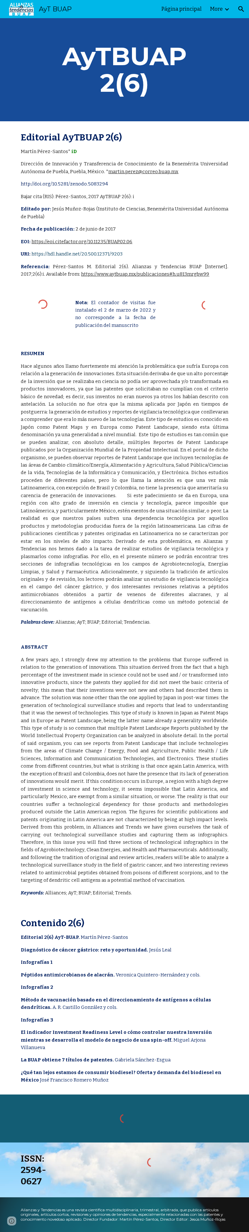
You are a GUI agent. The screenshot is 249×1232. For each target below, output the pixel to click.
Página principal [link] (181, 9)
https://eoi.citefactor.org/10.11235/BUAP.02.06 (81, 242)
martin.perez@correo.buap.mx (143, 171)
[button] (241, 9)
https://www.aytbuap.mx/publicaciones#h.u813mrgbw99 (145, 274)
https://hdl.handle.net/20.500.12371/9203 (77, 254)
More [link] (216, 9)
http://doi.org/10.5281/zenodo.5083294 (64, 184)
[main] (124, 69)
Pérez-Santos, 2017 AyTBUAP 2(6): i (94, 196)
